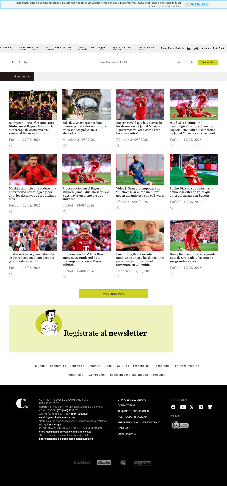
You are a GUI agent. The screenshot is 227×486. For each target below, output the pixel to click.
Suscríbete (207, 62)
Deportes (123, 271)
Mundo (68, 140)
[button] (10, 145)
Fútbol (14, 140)
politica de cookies (170, 6)
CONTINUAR (197, 4)
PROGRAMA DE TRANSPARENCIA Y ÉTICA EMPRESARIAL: (71, 428)
